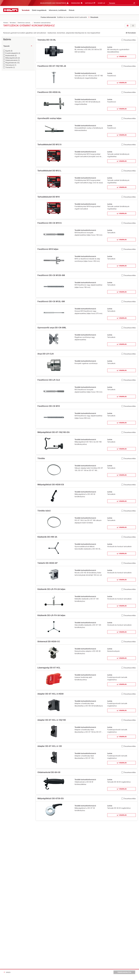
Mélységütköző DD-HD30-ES (50, 484)
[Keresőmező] (134, 3)
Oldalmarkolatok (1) (13, 60)
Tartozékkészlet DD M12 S (49, 144)
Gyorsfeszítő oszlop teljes (49, 118)
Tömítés (41, 458)
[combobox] (122, 3)
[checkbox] (129, 40)
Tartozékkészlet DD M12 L (49, 170)
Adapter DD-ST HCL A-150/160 (51, 720)
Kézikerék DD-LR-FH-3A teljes (51, 615)
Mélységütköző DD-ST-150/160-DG (53, 432)
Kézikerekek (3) (11, 55)
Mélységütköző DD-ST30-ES (50, 798)
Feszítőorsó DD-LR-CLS (48, 380)
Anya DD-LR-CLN (45, 353)
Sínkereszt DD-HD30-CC (48, 641)
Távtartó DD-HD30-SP (47, 563)
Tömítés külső (44, 510)
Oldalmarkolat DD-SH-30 (48, 772)
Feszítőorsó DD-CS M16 (48, 406)
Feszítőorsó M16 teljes (47, 249)
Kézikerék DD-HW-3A (47, 537)
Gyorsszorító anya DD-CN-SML (51, 327)
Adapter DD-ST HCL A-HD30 (50, 694)
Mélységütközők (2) (13, 58)
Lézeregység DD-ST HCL (48, 667)
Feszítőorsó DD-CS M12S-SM (51, 275)
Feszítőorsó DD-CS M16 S (49, 223)
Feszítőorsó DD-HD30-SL (49, 92)
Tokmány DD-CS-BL (46, 40)
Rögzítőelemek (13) (12, 63)
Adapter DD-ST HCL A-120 (49, 746)
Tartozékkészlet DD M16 (48, 197)
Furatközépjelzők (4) (13, 53)
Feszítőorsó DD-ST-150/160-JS (51, 66)
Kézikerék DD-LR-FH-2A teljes (51, 589)
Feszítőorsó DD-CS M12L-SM (51, 301)
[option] (127, 25)
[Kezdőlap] (10, 10)
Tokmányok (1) (11, 65)
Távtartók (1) (10, 67)
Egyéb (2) (9, 51)
